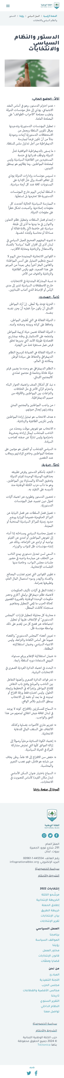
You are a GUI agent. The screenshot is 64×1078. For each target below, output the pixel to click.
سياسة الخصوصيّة (47, 869)
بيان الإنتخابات (50, 916)
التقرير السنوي (49, 1001)
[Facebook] (36, 1074)
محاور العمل (51, 950)
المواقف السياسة (47, 940)
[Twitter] (29, 1074)
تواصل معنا (51, 1011)
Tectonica (44, 1045)
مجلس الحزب (50, 985)
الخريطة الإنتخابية (47, 900)
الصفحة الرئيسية (50, 16)
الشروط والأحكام (48, 875)
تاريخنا (55, 996)
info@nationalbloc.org (24, 862)
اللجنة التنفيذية (49, 980)
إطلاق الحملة (50, 905)
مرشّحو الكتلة (50, 895)
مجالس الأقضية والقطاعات (41, 990)
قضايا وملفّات (50, 961)
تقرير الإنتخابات (49, 921)
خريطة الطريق (50, 910)
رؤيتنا (21, 16)
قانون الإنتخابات (48, 956)
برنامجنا (54, 935)
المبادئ (54, 975)
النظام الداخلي (50, 1006)
